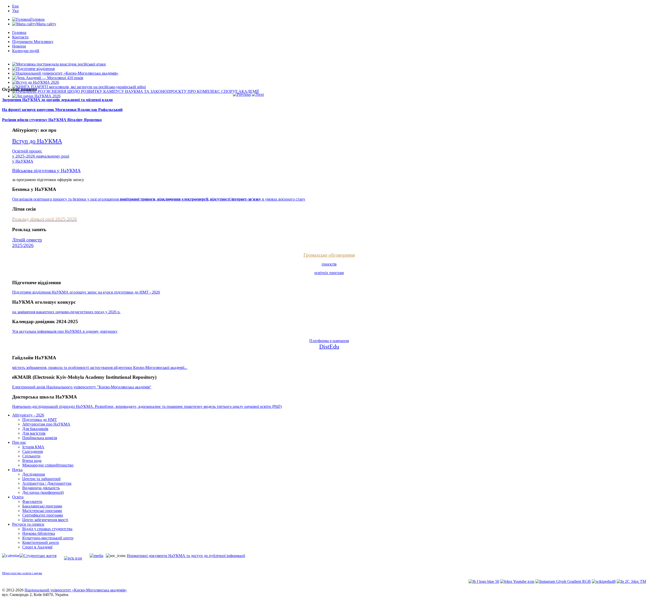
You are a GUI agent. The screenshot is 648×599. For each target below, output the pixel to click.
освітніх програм (329, 273)
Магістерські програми (42, 510)
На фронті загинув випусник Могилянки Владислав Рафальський (62, 109)
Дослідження (33, 474)
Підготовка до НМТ (39, 419)
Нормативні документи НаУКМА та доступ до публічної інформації (186, 555)
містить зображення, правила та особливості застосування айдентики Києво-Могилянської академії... (99, 367)
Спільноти (31, 456)
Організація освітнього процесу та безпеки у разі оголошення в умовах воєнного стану (158, 199)
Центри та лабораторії (41, 479)
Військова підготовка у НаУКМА (46, 170)
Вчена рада (32, 460)
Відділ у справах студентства (47, 529)
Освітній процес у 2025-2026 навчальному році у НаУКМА (40, 156)
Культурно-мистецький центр (47, 538)
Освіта (18, 497)
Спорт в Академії (37, 547)
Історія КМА (33, 447)
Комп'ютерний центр (40, 542)
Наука (17, 470)
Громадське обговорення (329, 255)
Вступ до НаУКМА (37, 141)
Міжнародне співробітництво (47, 465)
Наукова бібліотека (38, 533)
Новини (19, 46)
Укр (15, 11)
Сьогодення (32, 451)
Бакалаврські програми (42, 506)
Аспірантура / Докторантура (46, 483)
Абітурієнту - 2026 (28, 415)
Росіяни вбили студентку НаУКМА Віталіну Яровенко (52, 120)
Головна (19, 32)
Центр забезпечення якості (45, 520)
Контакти (20, 37)
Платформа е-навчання (329, 341)
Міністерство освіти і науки (22, 573)
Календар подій (25, 51)
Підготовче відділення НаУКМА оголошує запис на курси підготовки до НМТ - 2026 (86, 292)
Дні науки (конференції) (43, 492)
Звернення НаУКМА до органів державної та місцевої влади (57, 100)
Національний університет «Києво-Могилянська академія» (76, 590)
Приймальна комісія (39, 438)
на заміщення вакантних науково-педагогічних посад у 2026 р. (66, 312)
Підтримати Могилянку (32, 41)
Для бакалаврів (35, 429)
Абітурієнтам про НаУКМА (46, 424)
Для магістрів (34, 433)
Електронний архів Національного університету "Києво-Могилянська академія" (81, 387)
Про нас (19, 442)
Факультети (32, 501)
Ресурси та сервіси (28, 524)
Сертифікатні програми (42, 515)
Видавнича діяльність (41, 488)
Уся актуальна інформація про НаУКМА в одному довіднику (64, 331)
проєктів (329, 264)
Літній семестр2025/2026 (27, 242)
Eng (15, 6)
